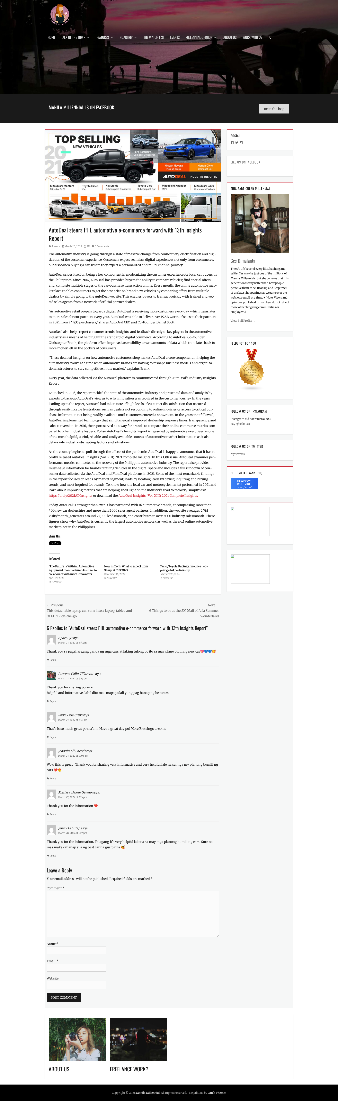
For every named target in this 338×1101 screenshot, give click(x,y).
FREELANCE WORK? (129, 1069)
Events (175, 37)
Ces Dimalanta (243, 260)
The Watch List (154, 37)
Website (52, 978)
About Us (230, 37)
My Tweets (238, 454)
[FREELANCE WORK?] (138, 1039)
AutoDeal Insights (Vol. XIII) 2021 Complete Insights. (158, 495)
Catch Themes (217, 1093)
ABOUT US (59, 1069)
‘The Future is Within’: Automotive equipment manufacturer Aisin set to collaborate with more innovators (73, 570)
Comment (55, 888)
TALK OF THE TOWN (73, 37)
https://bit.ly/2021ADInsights (70, 495)
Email (52, 961)
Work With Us (252, 37)
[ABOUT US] (77, 1039)
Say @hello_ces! (241, 424)
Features (102, 37)
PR (88, 246)
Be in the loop (274, 109)
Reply (53, 659)
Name (52, 944)
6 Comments (102, 246)
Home (51, 37)
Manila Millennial (148, 1093)
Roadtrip (126, 37)
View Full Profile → (243, 320)
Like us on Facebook (245, 162)
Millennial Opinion (199, 37)
